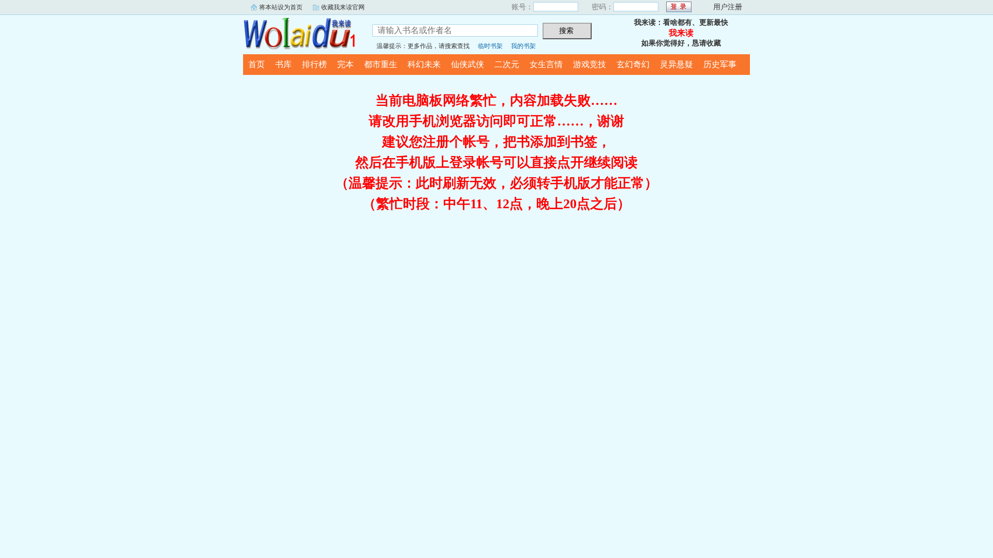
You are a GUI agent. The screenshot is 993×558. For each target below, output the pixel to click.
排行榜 (314, 64)
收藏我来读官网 (343, 7)
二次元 (506, 64)
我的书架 (523, 46)
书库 (283, 64)
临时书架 (490, 46)
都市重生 (380, 64)
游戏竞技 (589, 64)
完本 (345, 64)
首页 (256, 64)
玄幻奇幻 (633, 64)
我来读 (300, 33)
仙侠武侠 (467, 64)
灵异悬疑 (676, 64)
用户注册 (727, 7)
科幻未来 (424, 64)
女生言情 (546, 64)
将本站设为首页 (281, 7)
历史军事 (719, 64)
